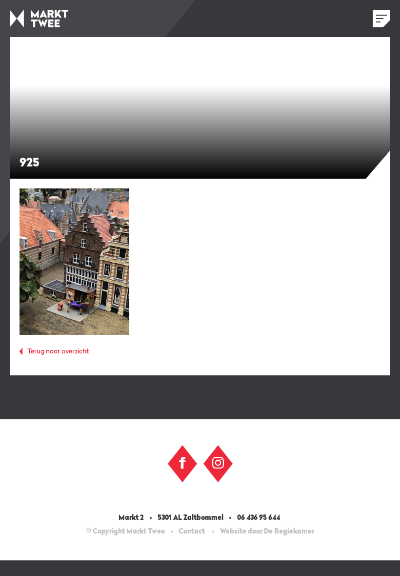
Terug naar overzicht (58, 351)
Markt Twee (39, 18)
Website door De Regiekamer (267, 531)
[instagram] (218, 462)
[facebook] (182, 462)
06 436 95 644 (259, 517)
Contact (192, 531)
